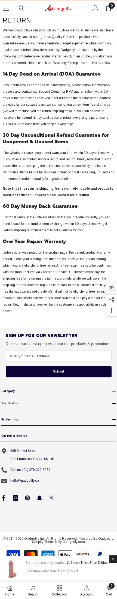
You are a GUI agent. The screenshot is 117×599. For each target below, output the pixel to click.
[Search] (21, 8)
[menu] (6, 8)
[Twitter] (51, 498)
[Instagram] (15, 498)
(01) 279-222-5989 (36, 470)
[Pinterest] (27, 498)
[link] (33, 590)
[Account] (95, 8)
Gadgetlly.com (74, 542)
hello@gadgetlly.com (26, 481)
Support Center (50, 91)
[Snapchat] (39, 498)
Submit (58, 371)
